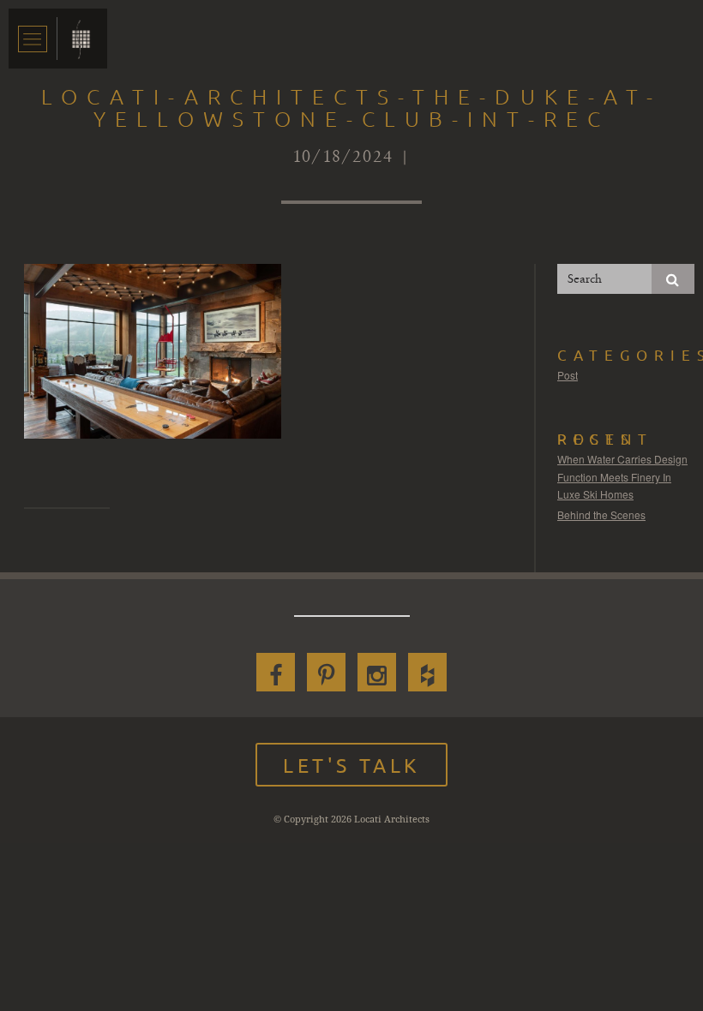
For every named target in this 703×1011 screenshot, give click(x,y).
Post (567, 375)
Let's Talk (351, 764)
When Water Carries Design (622, 459)
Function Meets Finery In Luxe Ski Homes (614, 485)
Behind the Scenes (601, 514)
